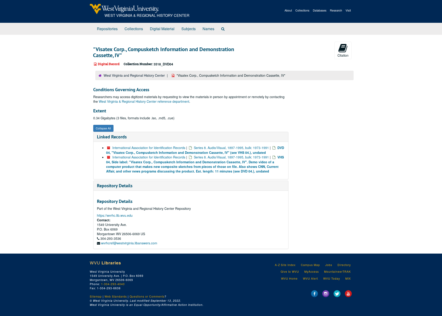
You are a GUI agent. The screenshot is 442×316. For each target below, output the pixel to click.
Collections (302, 10)
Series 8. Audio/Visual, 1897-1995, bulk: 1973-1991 (231, 147)
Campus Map (310, 265)
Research (336, 10)
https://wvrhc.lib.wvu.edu (115, 215)
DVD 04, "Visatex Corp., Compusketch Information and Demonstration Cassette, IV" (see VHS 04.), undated (195, 150)
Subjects (188, 28)
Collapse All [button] (103, 128)
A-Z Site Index (285, 265)
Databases (319, 10)
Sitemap (96, 296)
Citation (343, 55)
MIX (348, 278)
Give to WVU (290, 271)
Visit (348, 10)
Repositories (107, 28)
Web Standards (116, 296)
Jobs (328, 265)
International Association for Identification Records (148, 147)
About (288, 10)
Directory (344, 265)
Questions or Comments (147, 296)
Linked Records (112, 137)
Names (208, 28)
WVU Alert (310, 278)
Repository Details (114, 186)
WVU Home (289, 278)
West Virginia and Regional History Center (134, 75)
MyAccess (311, 271)
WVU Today (331, 278)
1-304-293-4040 (113, 284)
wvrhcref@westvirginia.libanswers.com (129, 243)
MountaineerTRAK (337, 271)
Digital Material (162, 28)
